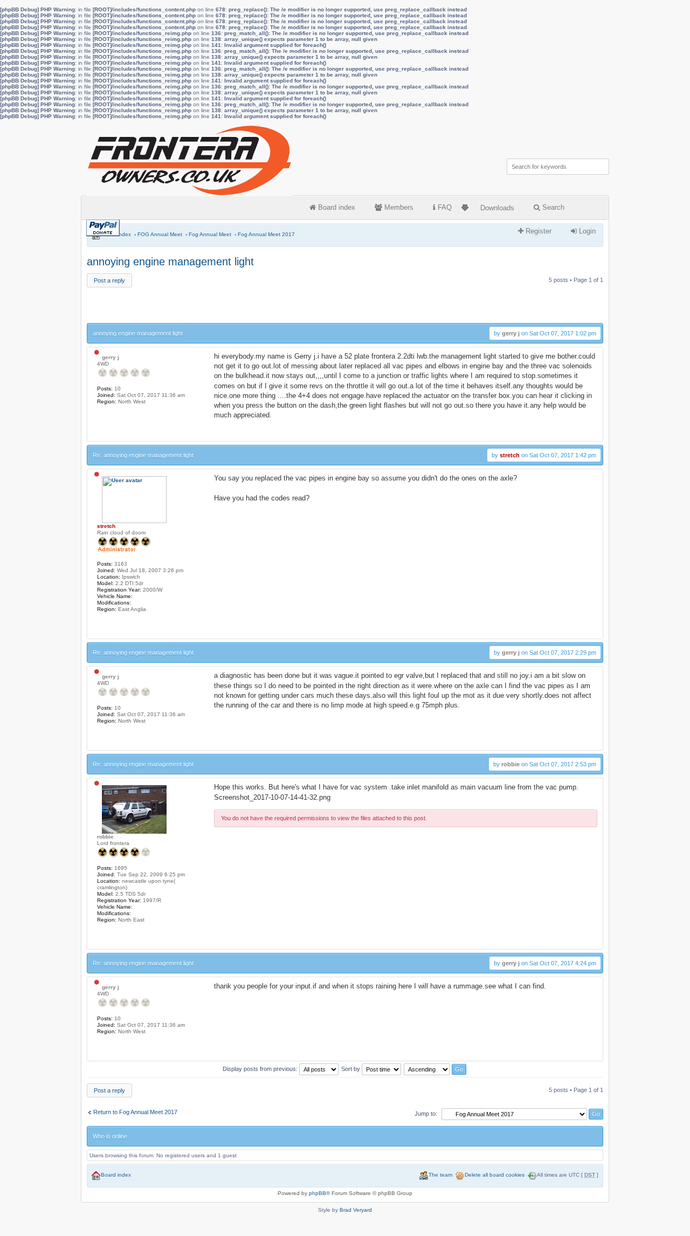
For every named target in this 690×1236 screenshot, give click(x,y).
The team (440, 1175)
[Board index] (190, 157)
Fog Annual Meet (210, 234)
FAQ (444, 207)
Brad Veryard (356, 1210)
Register (537, 231)
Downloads (497, 208)
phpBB (317, 1193)
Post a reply (109, 280)
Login (586, 231)
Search (552, 207)
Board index (335, 207)
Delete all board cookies (495, 1175)
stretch (510, 455)
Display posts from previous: (261, 1069)
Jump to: (426, 1113)
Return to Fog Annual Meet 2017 (135, 1112)
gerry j (511, 333)
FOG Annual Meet (159, 234)
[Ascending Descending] (435, 1069)
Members (397, 207)
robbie (510, 764)
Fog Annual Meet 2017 (266, 234)
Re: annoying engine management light (143, 455)
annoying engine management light (170, 261)
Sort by (351, 1069)
